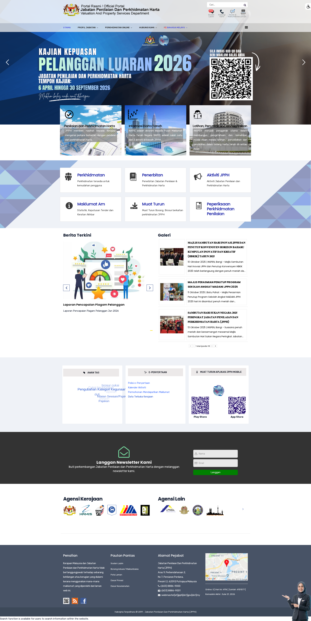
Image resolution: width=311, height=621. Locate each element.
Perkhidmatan (91, 175)
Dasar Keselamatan (120, 586)
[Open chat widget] (296, 601)
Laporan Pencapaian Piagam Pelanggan (94, 305)
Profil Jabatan (87, 27)
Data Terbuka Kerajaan (140, 396)
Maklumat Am (91, 204)
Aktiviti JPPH (218, 175)
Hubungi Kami (221, 16)
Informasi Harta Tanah (145, 126)
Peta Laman (243, 16)
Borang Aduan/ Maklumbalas (125, 569)
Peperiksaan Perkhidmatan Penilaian (220, 209)
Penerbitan (152, 175)
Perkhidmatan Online (117, 27)
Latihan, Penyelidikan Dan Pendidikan (220, 126)
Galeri (164, 235)
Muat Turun (153, 204)
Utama (67, 27)
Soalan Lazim (211, 16)
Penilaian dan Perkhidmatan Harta (89, 126)
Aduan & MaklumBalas (234, 16)
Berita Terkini (77, 235)
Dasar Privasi (117, 580)
